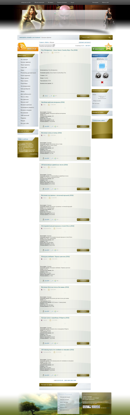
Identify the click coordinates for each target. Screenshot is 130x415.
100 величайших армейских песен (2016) (54, 165)
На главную (50, 2)
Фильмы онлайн (64, 399)
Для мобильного (64, 410)
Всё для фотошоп (65, 397)
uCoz (108, 408)
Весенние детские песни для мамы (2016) (55, 287)
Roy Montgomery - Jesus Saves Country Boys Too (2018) (59, 50)
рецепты (62, 404)
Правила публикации (62, 2)
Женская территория (39, 2)
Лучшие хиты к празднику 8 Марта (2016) (55, 318)
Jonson (46, 95)
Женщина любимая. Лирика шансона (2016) (55, 256)
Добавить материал (84, 42)
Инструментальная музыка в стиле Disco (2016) (57, 226)
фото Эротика (64, 402)
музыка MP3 (63, 407)
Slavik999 (47, 126)
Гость (105, 59)
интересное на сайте (26, 2)
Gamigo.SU (21, 148)
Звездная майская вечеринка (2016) (53, 102)
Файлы (47, 42)
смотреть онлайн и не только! (29, 37)
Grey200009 (34, 154)
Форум (72, 2)
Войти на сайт (105, 2)
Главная (41, 42)
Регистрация (95, 2)
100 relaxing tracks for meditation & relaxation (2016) (57, 349)
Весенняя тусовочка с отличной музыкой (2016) (57, 195)
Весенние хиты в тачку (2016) (51, 133)
